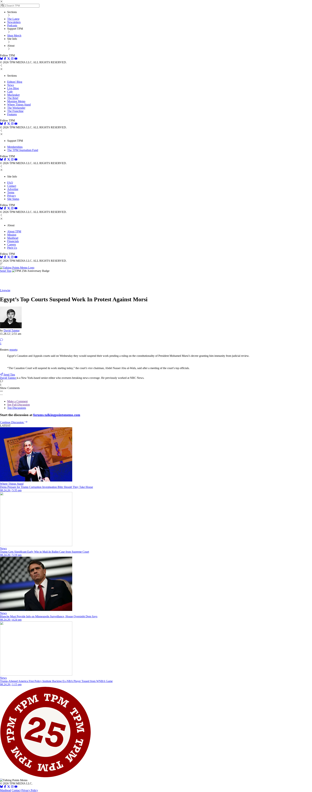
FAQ (10, 182)
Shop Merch (14, 35)
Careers (11, 244)
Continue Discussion (12, 422)
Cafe (10, 91)
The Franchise (15, 111)
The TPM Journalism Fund (22, 150)
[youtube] (15, 59)
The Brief (12, 98)
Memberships (15, 146)
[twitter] (8, 787)
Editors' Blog (14, 81)
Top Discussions (16, 407)
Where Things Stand (19, 104)
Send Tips (5, 270)
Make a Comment (17, 401)
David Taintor (12, 330)
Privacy (11, 195)
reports (13, 349)
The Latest (13, 18)
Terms (10, 192)
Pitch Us (12, 247)
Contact (11, 185)
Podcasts (12, 25)
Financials (13, 241)
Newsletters (14, 22)
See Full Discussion (18, 404)
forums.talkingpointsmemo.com (56, 415)
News (10, 85)
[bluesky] (1, 59)
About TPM (14, 231)
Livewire (5, 290)
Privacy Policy (29, 790)
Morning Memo (16, 101)
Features (12, 114)
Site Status (13, 198)
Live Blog (13, 88)
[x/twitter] (9, 59)
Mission (11, 234)
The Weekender (16, 107)
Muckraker (13, 94)
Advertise (12, 189)
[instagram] (12, 59)
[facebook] (5, 59)
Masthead (12, 237)
